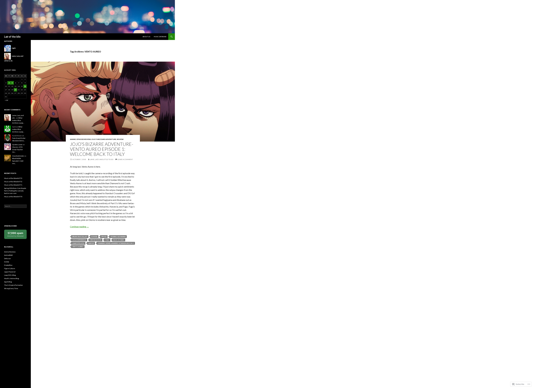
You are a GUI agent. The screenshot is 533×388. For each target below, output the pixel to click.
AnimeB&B (8, 255)
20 (15, 90)
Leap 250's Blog (10, 275)
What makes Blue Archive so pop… (18, 120)
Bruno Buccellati (79, 236)
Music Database (160, 36)
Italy (107, 240)
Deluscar (7, 258)
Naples (91, 243)
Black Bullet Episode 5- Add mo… (17, 160)
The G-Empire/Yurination (13, 285)
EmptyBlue (8, 265)
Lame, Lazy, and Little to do (101, 159)
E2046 (6, 262)
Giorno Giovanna (118, 236)
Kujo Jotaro (118, 240)
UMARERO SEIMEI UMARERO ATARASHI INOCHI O (116, 243)
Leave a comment (125, 159)
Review (120, 139)
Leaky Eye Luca (78, 243)
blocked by (17, 235)
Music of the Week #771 (13, 185)
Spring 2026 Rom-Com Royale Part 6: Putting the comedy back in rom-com (15, 190)
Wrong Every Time (11, 288)
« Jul (6, 100)
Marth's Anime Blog (11, 278)
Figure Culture (9, 268)
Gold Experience (79, 240)
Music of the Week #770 (13, 197)
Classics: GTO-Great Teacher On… (17, 149)
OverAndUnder (18, 156)
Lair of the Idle (12, 36)
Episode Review (83, 139)
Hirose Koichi (95, 240)
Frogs (104, 236)
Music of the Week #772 (13, 182)
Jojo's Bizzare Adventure (103, 139)
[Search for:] (15, 206)
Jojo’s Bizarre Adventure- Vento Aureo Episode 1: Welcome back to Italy (101, 149)
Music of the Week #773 (13, 178)
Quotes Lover (17, 144)
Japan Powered (9, 272)
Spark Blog (8, 282)
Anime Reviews (10, 252)
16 (25, 86)
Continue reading (79, 226)
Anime (73, 139)
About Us (146, 36)
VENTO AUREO (78, 246)
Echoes (94, 236)
